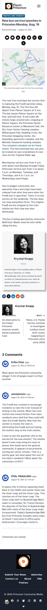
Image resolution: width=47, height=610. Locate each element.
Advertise (36, 574)
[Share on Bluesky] (29, 38)
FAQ (39, 578)
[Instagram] (29, 600)
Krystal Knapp (23, 258)
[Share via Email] (7, 38)
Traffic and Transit (13, 16)
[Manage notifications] (7, 602)
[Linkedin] (34, 600)
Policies (23, 582)
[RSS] (40, 600)
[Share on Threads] (23, 43)
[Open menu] (39, 6)
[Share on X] (40, 38)
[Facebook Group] (23, 600)
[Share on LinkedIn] (34, 38)
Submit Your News (15, 574)
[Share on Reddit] (18, 38)
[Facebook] (12, 600)
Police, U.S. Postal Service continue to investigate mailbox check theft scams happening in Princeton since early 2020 (35, 329)
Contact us (11, 578)
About (27, 578)
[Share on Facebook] (23, 38)
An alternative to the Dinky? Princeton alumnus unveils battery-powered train (11, 325)
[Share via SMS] (12, 38)
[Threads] (18, 600)
